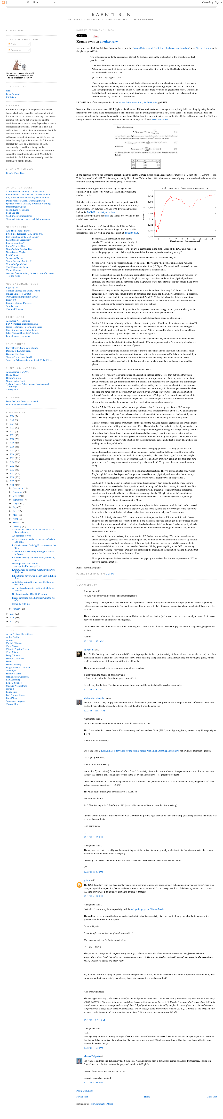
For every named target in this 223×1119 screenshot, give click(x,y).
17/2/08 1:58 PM (93, 1047)
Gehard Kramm (203, 48)
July (15, 507)
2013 (12, 465)
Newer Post (82, 1096)
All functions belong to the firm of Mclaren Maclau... (33, 589)
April (15, 518)
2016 (12, 454)
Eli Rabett (11, 97)
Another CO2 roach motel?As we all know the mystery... (33, 530)
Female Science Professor (18, 404)
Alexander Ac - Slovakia (18, 320)
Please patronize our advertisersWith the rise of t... (34, 599)
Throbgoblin (12, 389)
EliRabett (88, 649)
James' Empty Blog (15, 245)
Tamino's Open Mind (16, 264)
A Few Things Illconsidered (19, 633)
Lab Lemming (13, 679)
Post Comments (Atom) (101, 1103)
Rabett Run (112, 14)
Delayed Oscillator (15, 658)
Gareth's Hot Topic (15, 353)
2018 (12, 446)
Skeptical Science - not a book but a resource (28, 218)
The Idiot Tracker (14, 308)
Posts (13, 44)
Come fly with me (21, 603)
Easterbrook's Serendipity (18, 239)
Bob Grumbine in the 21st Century (22, 236)
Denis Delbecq (13, 664)
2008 (12, 484)
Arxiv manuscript (159, 119)
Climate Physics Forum (17, 649)
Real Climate (12, 255)
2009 (12, 481)
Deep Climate (13, 655)
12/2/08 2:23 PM (93, 837)
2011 (12, 473)
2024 (12, 423)
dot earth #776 (131, 232)
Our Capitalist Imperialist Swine (22, 296)
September (18, 499)
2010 (12, 477)
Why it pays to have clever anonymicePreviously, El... (26, 564)
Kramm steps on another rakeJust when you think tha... (33, 571)
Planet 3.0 (11, 299)
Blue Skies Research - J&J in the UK (24, 233)
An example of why (21, 535)
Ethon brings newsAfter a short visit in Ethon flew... (34, 577)
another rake (109, 41)
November (18, 491)
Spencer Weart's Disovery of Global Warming (28, 203)
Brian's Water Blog (15, 172)
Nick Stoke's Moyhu (15, 252)
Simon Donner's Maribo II (19, 261)
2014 (12, 461)
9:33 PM (110, 574)
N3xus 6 (10, 688)
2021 (12, 435)
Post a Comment (84, 1090)
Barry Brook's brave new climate (22, 347)
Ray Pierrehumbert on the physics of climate (27, 197)
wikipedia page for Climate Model (147, 909)
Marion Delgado (92, 1056)
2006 (12, 617)
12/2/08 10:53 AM (94, 710)
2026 (12, 416)
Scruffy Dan (12, 305)
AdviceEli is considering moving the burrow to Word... (33, 552)
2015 (12, 458)
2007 (12, 613)
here (107, 215)
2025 (12, 419)
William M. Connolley (95, 697)
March (16, 522)
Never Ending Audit (15, 380)
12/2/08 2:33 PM (93, 871)
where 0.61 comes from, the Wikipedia (138, 102)
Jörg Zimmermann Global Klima (22, 329)
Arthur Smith (12, 637)
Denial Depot (12, 374)
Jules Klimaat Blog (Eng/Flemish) (22, 332)
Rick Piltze (11, 697)
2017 (12, 450)
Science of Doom (14, 258)
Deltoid (9, 661)
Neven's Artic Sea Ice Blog (19, 248)
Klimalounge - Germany (18, 335)
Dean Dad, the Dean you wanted (22, 401)
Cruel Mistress (13, 652)
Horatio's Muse (13, 673)
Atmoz (9, 640)
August (16, 503)
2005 (12, 621)
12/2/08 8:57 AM (94, 689)
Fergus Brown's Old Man (18, 667)
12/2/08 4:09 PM (93, 896)
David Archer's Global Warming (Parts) (25, 200)
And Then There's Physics (19, 230)
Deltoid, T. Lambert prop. (18, 350)
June (15, 511)
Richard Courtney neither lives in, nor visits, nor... (33, 558)
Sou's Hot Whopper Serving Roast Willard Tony (29, 359)
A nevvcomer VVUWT (17, 371)
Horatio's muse (13, 377)
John (8, 90)
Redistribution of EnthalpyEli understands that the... (34, 546)
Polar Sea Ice (12, 212)
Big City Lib (12, 287)
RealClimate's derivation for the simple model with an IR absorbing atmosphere (140, 750)
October (17, 495)
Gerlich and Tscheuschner (166, 48)
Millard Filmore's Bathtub (18, 293)
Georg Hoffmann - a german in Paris (24, 326)
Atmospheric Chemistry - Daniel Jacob (25, 191)
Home (147, 1096)
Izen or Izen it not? (15, 242)
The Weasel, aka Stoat (17, 267)
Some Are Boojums (15, 700)
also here (185, 48)
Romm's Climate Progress (19, 302)
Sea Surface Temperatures (19, 215)
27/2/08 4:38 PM (93, 1082)
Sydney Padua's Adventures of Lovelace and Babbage (27, 385)
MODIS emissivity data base (101, 212)
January (17, 608)
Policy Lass (11, 691)
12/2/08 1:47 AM (94, 641)
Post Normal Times (15, 694)
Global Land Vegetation (17, 209)
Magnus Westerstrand (16, 685)
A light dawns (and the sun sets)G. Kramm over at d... (33, 583)
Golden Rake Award (142, 48)
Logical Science (14, 682)
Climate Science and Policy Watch (23, 290)
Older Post (212, 1096)
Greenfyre (11, 670)
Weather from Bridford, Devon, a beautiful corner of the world (30, 274)
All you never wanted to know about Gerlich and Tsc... (33, 540)
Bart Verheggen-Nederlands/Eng (22, 323)
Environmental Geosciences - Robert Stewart (28, 194)
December (18, 488)
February (17, 526)
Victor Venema (13, 270)
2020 (12, 439)
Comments (15, 50)
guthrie (87, 880)
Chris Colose (12, 646)
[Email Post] (115, 574)
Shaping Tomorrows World (19, 356)
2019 (12, 442)
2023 (12, 427)
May (15, 514)
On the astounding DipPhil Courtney (29, 594)
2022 (12, 431)
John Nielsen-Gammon (17, 676)
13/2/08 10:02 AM (94, 1020)
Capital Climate (14, 643)
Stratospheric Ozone (16, 206)
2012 (12, 469)
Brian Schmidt (13, 94)
